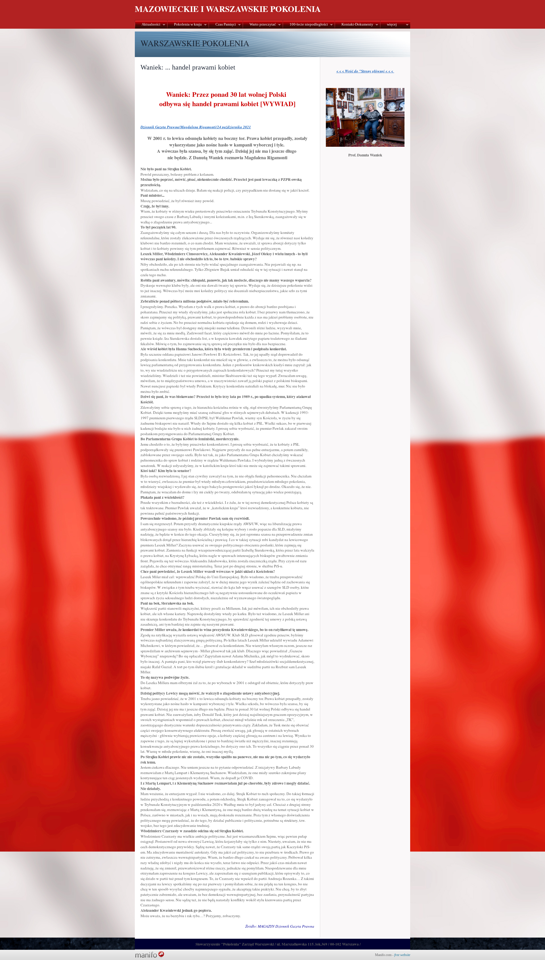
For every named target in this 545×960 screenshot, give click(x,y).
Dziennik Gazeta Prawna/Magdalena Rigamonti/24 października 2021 (196, 126)
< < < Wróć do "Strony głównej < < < (365, 71)
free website (402, 955)
